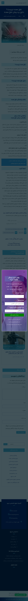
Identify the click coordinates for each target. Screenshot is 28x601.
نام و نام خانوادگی (18, 293)
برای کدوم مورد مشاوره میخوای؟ (16, 307)
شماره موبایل (19, 300)
